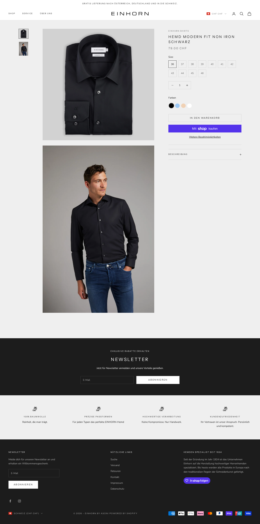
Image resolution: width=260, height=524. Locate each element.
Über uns (46, 14)
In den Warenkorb (205, 118)
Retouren (116, 471)
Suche (114, 459)
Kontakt (115, 477)
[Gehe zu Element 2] (23, 49)
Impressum (117, 483)
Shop (11, 14)
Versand (115, 465)
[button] (171, 105)
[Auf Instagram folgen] (19, 501)
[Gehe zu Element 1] (23, 34)
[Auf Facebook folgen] (10, 501)
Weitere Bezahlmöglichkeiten (205, 137)
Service (27, 14)
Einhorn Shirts (178, 31)
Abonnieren (157, 379)
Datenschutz (117, 488)
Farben (172, 98)
